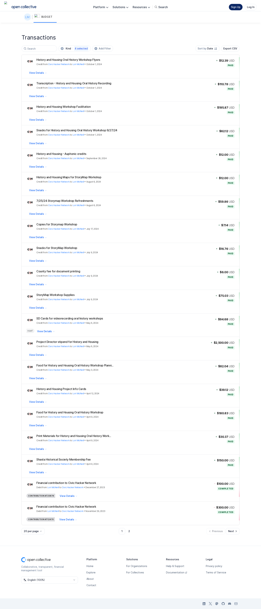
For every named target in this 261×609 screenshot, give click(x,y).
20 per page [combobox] (31, 531)
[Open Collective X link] (210, 603)
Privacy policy (214, 566)
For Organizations (136, 566)
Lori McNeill (78, 64)
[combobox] (207, 48)
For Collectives (135, 572)
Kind (77, 48)
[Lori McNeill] (28, 17)
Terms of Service (216, 572)
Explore (91, 572)
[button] (45, 17)
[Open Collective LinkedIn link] (204, 603)
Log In (250, 7)
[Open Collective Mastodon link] (216, 603)
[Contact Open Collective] (235, 603)
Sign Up (235, 7)
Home (89, 566)
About (90, 578)
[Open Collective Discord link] (229, 603)
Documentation (175, 572)
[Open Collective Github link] (223, 603)
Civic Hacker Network (59, 64)
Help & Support (175, 566)
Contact (91, 585)
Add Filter (105, 48)
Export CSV (230, 48)
